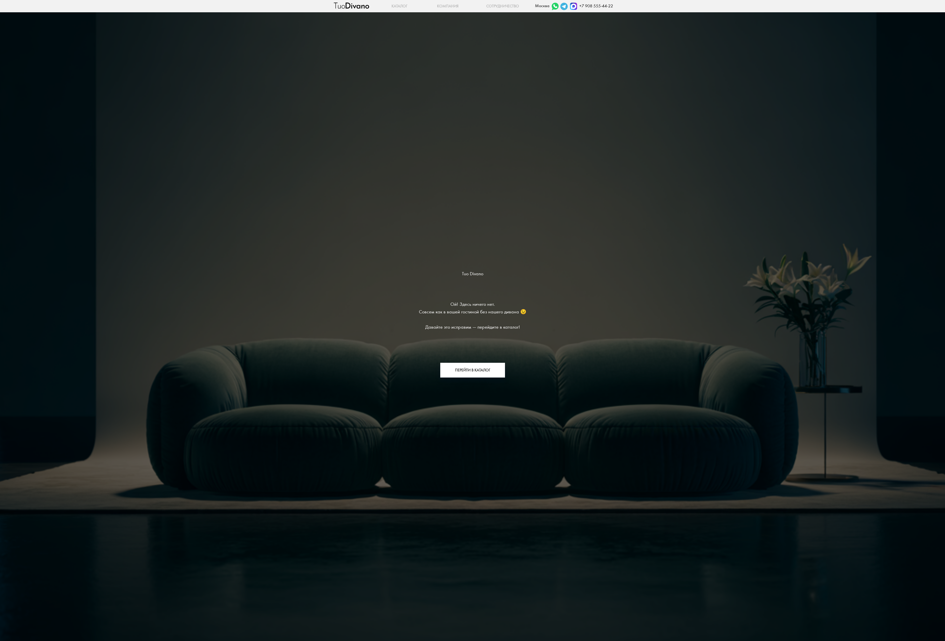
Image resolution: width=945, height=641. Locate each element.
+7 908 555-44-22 (596, 6)
